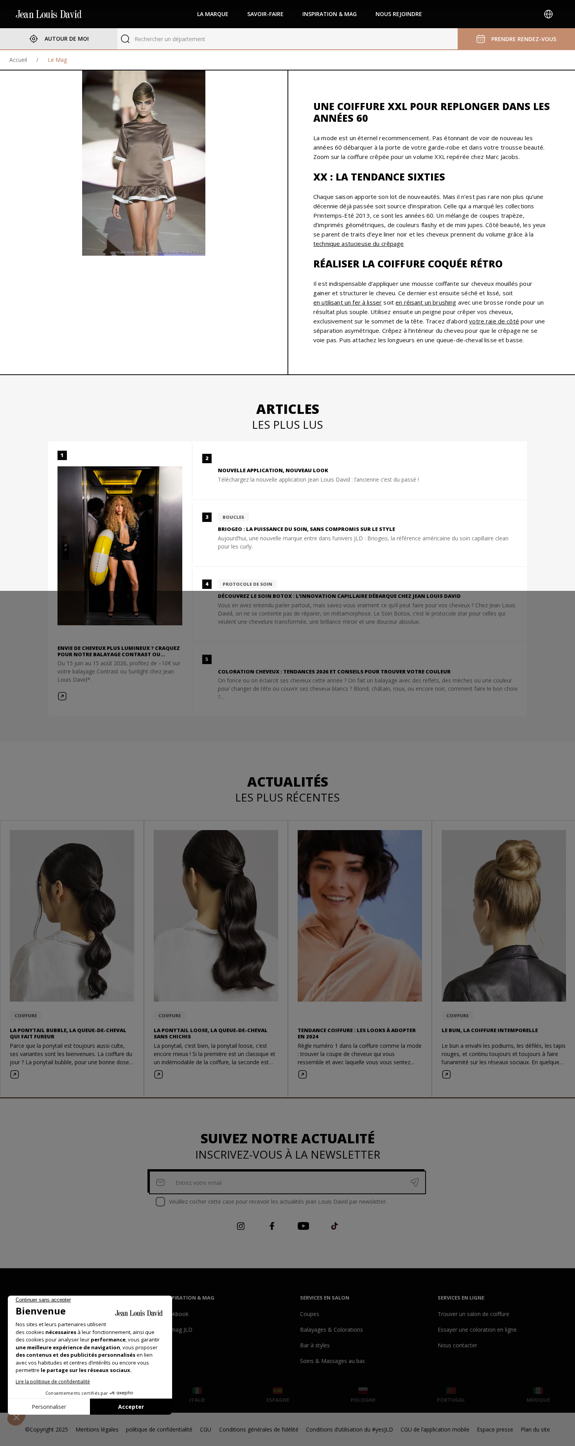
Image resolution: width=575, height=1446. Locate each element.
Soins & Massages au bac (332, 1361)
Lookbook (176, 1314)
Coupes (309, 1314)
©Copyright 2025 (46, 1429)
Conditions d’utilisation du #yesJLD (349, 1429)
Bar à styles (315, 1345)
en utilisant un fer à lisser (347, 302)
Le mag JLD (177, 1329)
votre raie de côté (494, 321)
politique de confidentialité (159, 1429)
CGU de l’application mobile (435, 1429)
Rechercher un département (170, 39)
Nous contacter (457, 1345)
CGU (205, 1429)
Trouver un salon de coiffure (473, 1314)
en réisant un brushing (425, 302)
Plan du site (535, 1429)
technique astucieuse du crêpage (358, 243)
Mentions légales (97, 1429)
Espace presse (495, 1429)
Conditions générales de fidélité (258, 1429)
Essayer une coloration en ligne (477, 1329)
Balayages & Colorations (331, 1329)
